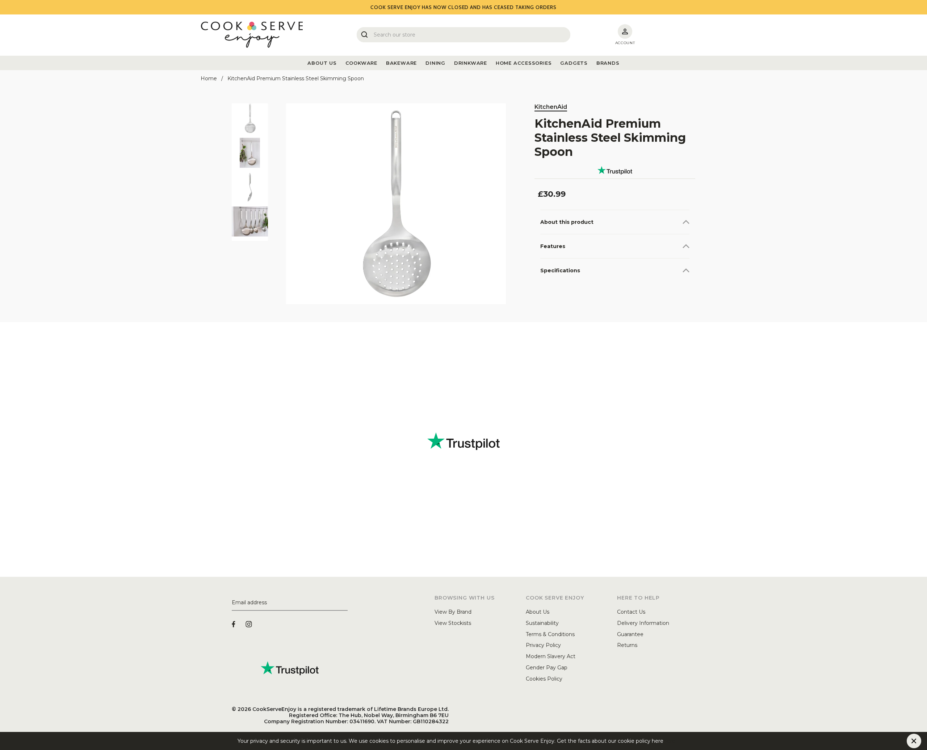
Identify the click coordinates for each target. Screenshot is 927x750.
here (669, 741)
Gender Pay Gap (546, 667)
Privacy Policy (543, 645)
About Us (537, 612)
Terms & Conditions (550, 634)
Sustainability (542, 623)
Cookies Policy (544, 679)
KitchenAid (550, 106)
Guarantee (630, 634)
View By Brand (453, 612)
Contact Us (631, 612)
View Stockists (453, 623)
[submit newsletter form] (345, 602)
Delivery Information (643, 623)
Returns (627, 645)
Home (209, 78)
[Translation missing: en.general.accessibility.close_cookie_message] (914, 741)
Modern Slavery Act (550, 656)
